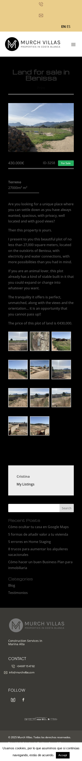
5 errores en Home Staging (29, 541)
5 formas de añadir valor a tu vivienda (38, 534)
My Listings (25, 484)
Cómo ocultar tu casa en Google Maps (38, 527)
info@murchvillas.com (21, 672)
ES (68, 26)
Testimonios (18, 592)
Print (41, 88)
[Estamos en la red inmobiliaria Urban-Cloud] (13, 700)
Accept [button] (62, 755)
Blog (11, 585)
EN (63, 26)
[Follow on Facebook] (23, 700)
